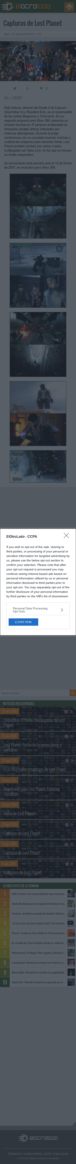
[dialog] (38, 582)
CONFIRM (23, 622)
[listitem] (38, 610)
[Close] (68, 537)
